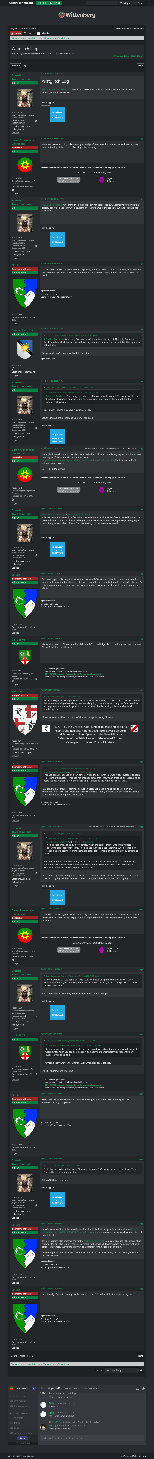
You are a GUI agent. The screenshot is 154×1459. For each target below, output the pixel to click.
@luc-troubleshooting (53, 514)
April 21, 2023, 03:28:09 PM (51, 1093)
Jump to (99, 1370)
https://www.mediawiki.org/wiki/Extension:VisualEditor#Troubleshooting (78, 460)
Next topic (136, 55)
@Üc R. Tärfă (67, 1232)
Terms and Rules (130, 1456)
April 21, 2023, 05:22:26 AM (51, 573)
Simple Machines (28, 1456)
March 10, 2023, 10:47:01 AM (52, 199)
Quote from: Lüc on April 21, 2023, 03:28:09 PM (63, 1165)
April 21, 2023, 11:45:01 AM (51, 969)
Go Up (14, 1355)
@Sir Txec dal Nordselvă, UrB (56, 89)
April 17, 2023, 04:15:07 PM (51, 508)
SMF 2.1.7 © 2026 (14, 1456)
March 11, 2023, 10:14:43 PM (52, 328)
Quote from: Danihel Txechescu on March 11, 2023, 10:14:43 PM (69, 388)
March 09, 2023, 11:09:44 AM (52, 138)
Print (140, 65)
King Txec (18, 691)
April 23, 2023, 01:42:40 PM (51, 1288)
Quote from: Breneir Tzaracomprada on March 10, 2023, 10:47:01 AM (71, 335)
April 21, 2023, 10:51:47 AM (51, 826)
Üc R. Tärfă (18, 639)
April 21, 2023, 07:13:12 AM (51, 638)
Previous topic (121, 55)
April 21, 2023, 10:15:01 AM (51, 761)
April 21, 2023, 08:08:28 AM (51, 690)
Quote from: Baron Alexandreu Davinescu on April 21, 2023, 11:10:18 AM (72, 976)
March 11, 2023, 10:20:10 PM (52, 381)
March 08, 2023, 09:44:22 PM (52, 74)
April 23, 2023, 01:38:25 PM (51, 1223)
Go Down (15, 65)
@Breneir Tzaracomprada (87, 1232)
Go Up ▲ (142, 1456)
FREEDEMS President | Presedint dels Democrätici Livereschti (73, 674)
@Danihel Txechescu (52, 204)
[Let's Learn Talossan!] (13, 189)
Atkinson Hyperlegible (95, 1240)
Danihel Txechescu (23, 330)
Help (120, 1456)
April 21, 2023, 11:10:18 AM (51, 909)
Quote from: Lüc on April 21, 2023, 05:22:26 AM (63, 697)
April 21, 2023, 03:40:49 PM (51, 1159)
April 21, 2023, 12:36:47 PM (51, 1034)
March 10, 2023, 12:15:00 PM (52, 263)
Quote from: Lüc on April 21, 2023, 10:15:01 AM (63, 833)
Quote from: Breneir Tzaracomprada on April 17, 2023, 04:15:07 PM (70, 768)
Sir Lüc (16, 265)
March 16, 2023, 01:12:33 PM (52, 448)
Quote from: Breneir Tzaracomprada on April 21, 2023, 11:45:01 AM (70, 1040)
